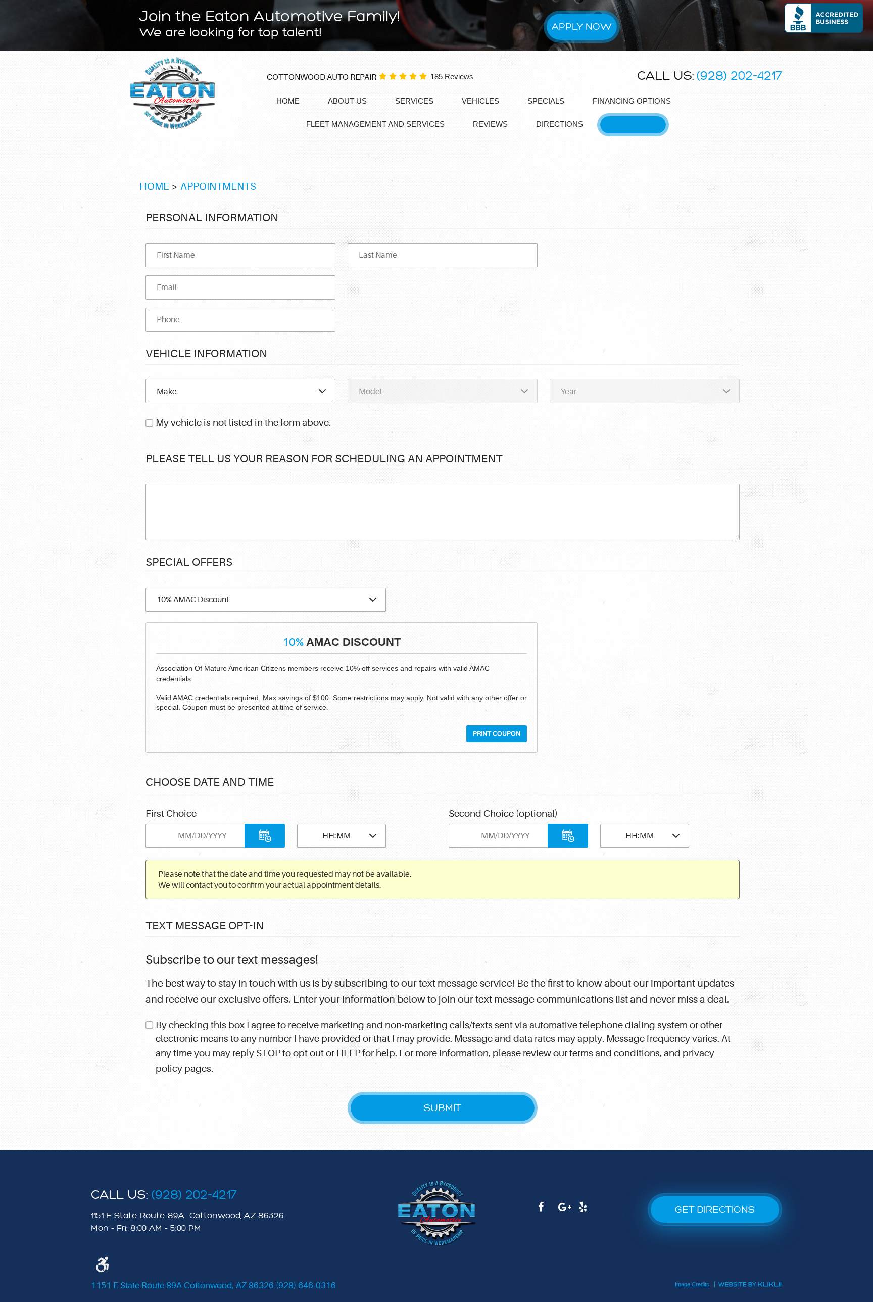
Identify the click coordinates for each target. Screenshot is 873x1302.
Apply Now (582, 26)
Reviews (490, 124)
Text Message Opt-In (205, 925)
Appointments (633, 124)
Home (288, 101)
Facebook (548, 1212)
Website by (749, 1284)
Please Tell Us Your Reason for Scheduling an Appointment (324, 458)
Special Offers (189, 562)
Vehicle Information (206, 353)
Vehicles (480, 101)
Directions (559, 124)
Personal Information (212, 217)
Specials (545, 101)
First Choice (171, 813)
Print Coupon (496, 733)
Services (414, 101)
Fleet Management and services (375, 124)
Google (568, 1212)
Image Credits (692, 1284)
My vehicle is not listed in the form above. (243, 422)
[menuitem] (288, 101)
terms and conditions (614, 1053)
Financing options (632, 101)
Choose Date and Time (210, 782)
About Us (347, 101)
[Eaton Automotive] (173, 93)
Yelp (588, 1212)
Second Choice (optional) (503, 813)
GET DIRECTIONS (715, 1209)
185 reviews (451, 76)
